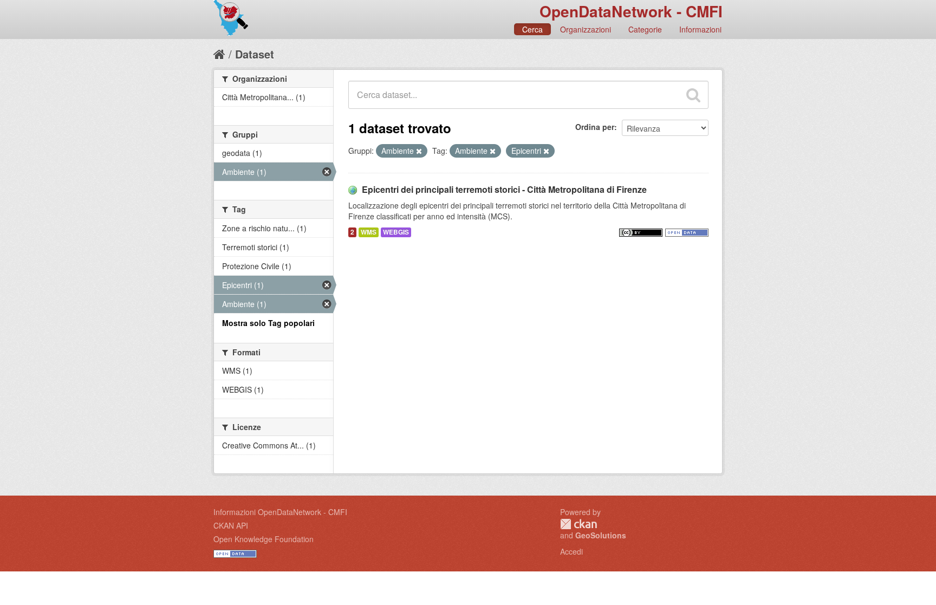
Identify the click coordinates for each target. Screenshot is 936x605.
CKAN (578, 524)
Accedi (571, 551)
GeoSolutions (600, 535)
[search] (693, 95)
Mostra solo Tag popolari (268, 322)
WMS (368, 232)
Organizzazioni (585, 29)
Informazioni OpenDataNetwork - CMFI (280, 511)
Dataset (254, 54)
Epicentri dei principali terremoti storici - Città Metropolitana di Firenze (504, 189)
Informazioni (700, 29)
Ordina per (594, 126)
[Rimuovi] (419, 151)
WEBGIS (396, 232)
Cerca (532, 29)
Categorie (645, 29)
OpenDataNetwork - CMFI (631, 11)
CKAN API (230, 525)
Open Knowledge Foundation (263, 539)
